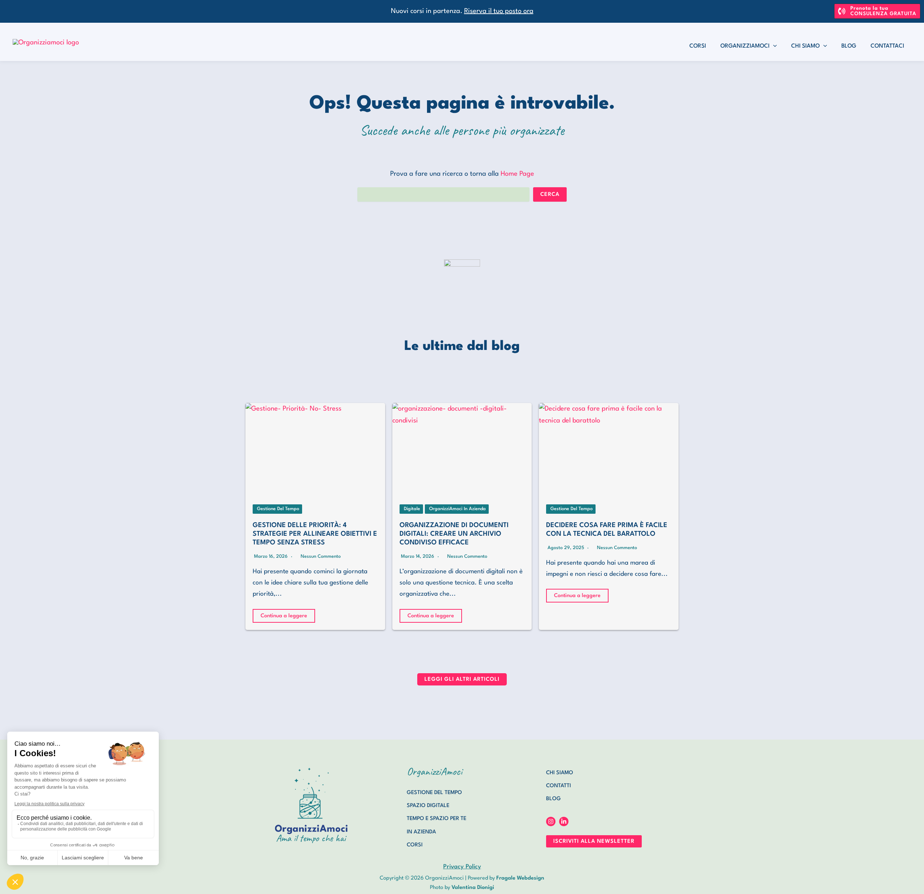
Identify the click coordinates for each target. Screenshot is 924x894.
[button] (877, 11)
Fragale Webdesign (520, 878)
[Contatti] (558, 786)
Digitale (412, 509)
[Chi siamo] (559, 773)
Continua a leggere (284, 616)
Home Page (517, 174)
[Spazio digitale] (428, 806)
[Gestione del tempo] (434, 793)
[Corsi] (415, 845)
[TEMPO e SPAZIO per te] (436, 819)
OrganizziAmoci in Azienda (457, 509)
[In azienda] (421, 832)
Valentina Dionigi (473, 887)
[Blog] (553, 799)
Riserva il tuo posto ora (498, 11)
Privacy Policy (462, 867)
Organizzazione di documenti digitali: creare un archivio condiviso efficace (454, 534)
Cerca (549, 194)
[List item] (550, 821)
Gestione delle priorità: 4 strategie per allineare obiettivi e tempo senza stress (315, 534)
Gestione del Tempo (278, 509)
